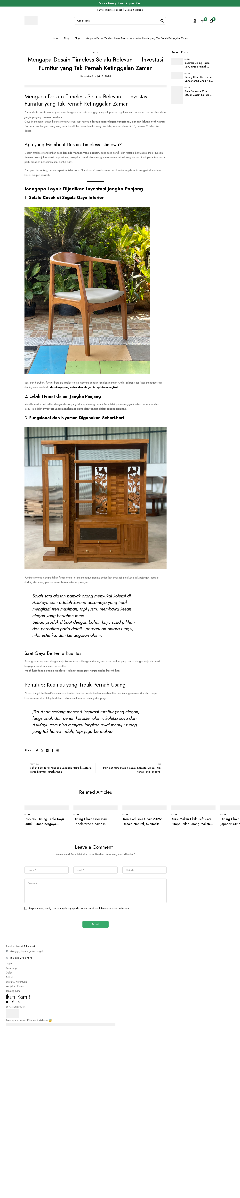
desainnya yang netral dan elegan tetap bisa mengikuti (84, 387)
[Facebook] (37, 750)
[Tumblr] (52, 750)
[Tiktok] (13, 1001)
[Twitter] (42, 750)
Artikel (9, 977)
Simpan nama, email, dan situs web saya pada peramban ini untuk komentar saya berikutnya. (79, 908)
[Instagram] (18, 1001)
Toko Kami (29, 946)
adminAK (86, 76)
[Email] (57, 750)
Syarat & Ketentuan (16, 982)
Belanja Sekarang (134, 10)
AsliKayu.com (45, 602)
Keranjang (11, 968)
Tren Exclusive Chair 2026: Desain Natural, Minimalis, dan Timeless (142, 824)
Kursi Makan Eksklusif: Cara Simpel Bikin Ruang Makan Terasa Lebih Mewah (191, 824)
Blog (66, 38)
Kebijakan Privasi (15, 986)
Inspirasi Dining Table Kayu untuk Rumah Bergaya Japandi (44, 824)
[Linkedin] (47, 750)
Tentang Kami (13, 991)
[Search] (162, 20)
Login (9, 963)
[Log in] (195, 21)
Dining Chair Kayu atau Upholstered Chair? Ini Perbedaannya (90, 824)
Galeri (9, 972)
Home (55, 38)
